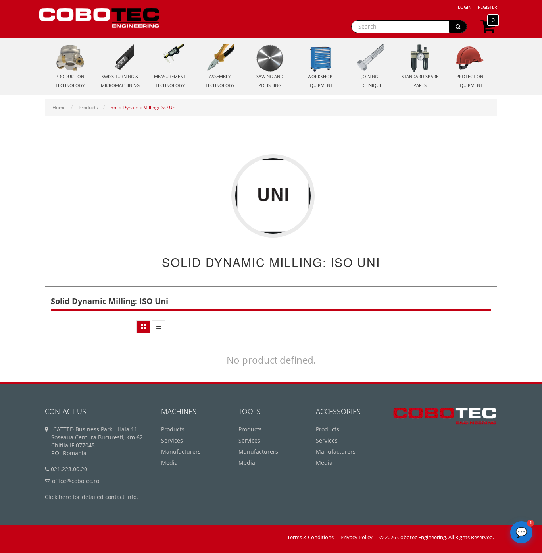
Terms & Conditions (310, 537)
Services (172, 440)
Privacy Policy (356, 537)
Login (464, 7)
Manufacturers (181, 451)
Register (487, 7)
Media (169, 462)
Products (88, 107)
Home (59, 107)
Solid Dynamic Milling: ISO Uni (144, 107)
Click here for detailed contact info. (91, 497)
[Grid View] (143, 326)
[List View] (158, 326)
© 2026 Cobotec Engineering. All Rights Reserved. (436, 537)
